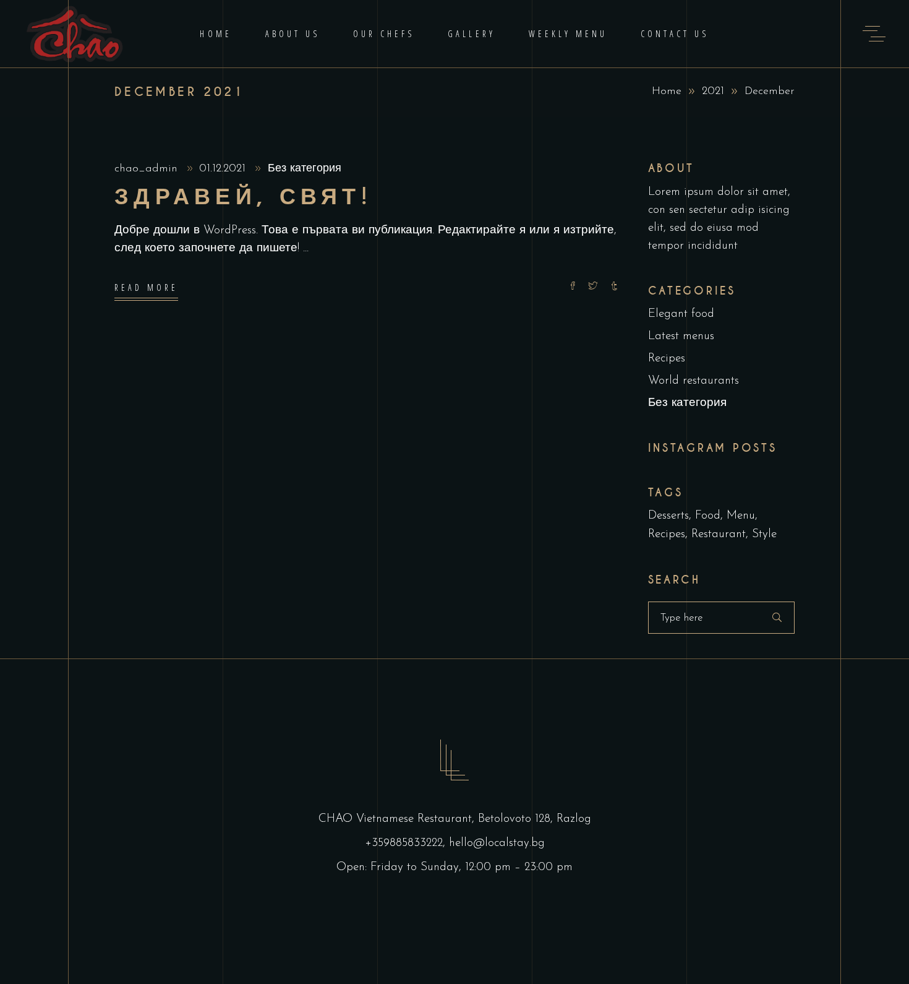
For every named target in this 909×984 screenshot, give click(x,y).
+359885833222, (407, 843)
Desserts (668, 516)
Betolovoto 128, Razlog (534, 819)
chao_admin (147, 169)
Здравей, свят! (243, 197)
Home (666, 91)
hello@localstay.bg (497, 843)
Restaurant (718, 534)
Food (707, 516)
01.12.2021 (224, 169)
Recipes (666, 359)
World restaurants (693, 381)
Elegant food (681, 314)
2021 (713, 91)
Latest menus (681, 336)
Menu (741, 516)
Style (764, 534)
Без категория (304, 169)
